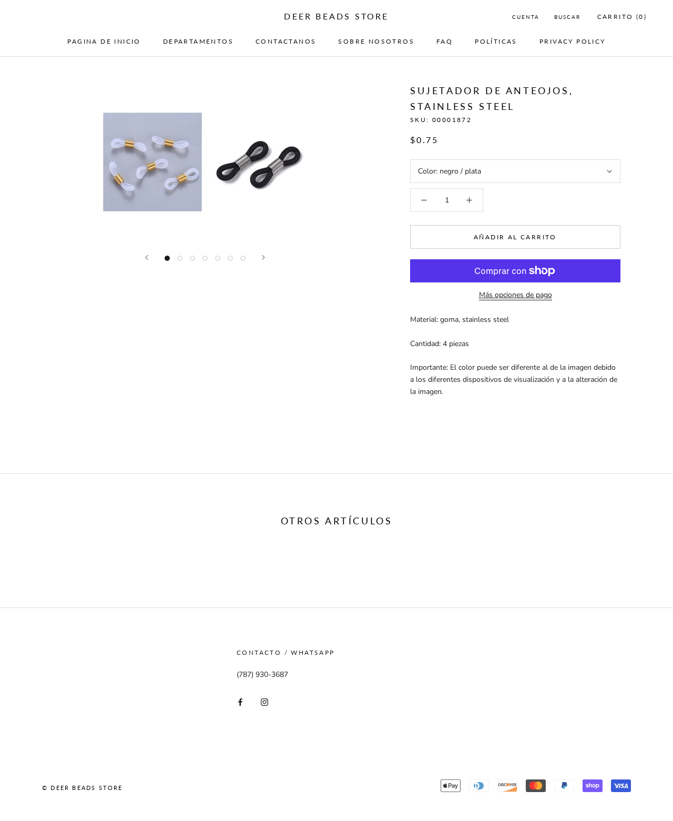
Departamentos (198, 41)
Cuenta (525, 17)
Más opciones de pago (515, 295)
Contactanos (286, 41)
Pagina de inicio (103, 41)
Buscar (567, 17)
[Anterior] (146, 257)
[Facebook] (240, 702)
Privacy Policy (572, 41)
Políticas (496, 41)
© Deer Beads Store (82, 787)
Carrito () (622, 17)
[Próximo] (263, 257)
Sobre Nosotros (376, 41)
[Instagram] (264, 702)
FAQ (444, 41)
